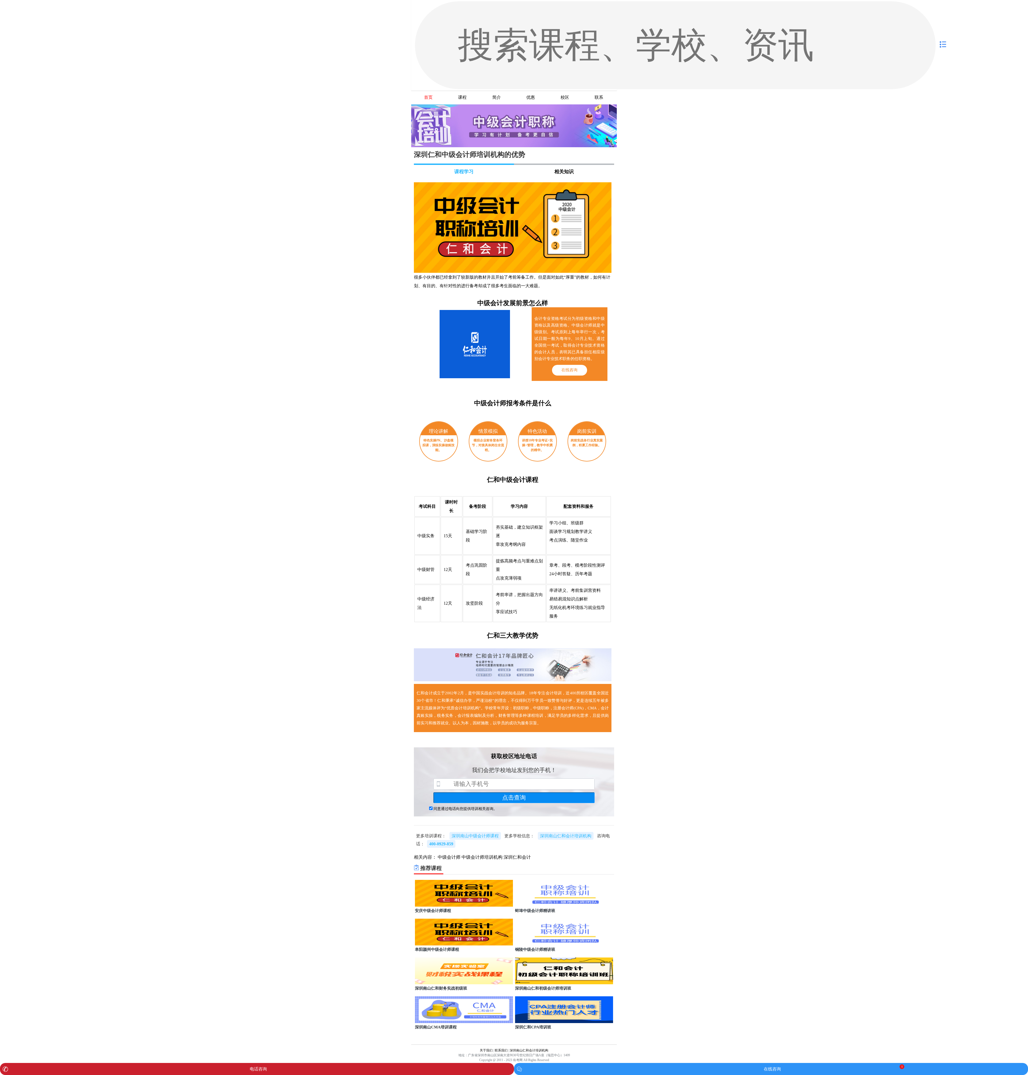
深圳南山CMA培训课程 (436, 1027)
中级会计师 (449, 857)
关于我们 (486, 1050)
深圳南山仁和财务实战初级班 (441, 988)
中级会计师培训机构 (482, 857)
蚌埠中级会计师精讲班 (535, 911)
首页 (428, 97)
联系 (599, 97)
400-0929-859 (441, 844)
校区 (565, 97)
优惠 (530, 97)
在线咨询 (772, 1069)
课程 (462, 97)
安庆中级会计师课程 (433, 911)
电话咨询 (258, 1069)
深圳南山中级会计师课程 (475, 836)
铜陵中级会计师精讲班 (535, 949)
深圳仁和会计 (517, 857)
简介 (496, 97)
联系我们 (501, 1050)
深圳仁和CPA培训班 (533, 1027)
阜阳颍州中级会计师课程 (437, 949)
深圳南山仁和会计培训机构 (529, 1050)
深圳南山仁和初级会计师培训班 (543, 988)
